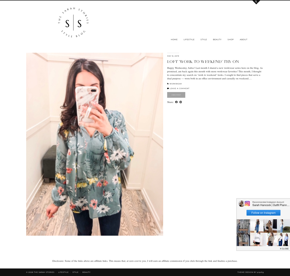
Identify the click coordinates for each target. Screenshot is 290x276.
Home (174, 39)
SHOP (231, 39)
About (243, 39)
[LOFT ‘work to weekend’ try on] (94, 144)
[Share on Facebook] (176, 102)
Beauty (217, 39)
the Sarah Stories (44, 272)
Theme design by (250, 272)
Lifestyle (189, 39)
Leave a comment (179, 88)
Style (204, 39)
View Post (176, 95)
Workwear (176, 84)
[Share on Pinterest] (181, 102)
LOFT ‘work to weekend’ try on (203, 61)
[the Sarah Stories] (73, 23)
